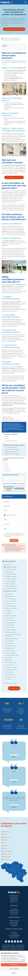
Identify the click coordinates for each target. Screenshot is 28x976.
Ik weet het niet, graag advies (12, 453)
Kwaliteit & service (14, 910)
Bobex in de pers (14, 912)
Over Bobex (14, 909)
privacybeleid (17, 550)
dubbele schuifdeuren (15, 350)
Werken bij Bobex (14, 924)
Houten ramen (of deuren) (11, 451)
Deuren (6, 438)
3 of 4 (6, 464)
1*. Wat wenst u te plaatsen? (10, 434)
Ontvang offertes (14, 688)
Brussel (5, 834)
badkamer (4, 136)
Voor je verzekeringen (14, 935)
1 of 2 (6, 462)
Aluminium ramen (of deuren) (12, 449)
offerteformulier (5, 25)
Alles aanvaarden (14, 964)
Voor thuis (7, 38)
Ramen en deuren (15, 38)
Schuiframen (4, 40)
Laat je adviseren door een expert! (14, 177)
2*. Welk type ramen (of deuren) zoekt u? (13, 445)
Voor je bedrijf (14, 934)
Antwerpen (6, 831)
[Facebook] (6, 941)
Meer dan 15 (8, 470)
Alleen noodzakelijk (14, 969)
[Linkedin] (18, 941)
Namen (5, 848)
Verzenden (14, 540)
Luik (4, 842)
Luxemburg (6, 845)
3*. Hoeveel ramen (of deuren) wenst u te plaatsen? (13, 458)
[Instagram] (21, 941)
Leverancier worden (14, 920)
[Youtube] (12, 941)
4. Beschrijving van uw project (11, 475)
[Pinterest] (15, 941)
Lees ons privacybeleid (19, 961)
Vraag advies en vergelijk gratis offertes (14, 29)
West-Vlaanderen (7, 859)
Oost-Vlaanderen (7, 851)
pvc (23, 253)
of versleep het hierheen (8, 488)
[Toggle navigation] (25, 2)
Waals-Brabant (7, 856)
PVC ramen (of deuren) (10, 447)
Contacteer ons (14, 914)
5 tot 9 (6, 466)
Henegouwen (6, 837)
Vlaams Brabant (7, 854)
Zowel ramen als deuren (11, 441)
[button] (25, 2)
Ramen (7, 436)
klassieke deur (20, 73)
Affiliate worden (14, 922)
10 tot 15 (7, 468)
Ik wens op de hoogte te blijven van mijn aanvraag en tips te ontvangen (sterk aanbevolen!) (15, 535)
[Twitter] (9, 941)
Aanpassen (14, 973)
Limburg (5, 840)
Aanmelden (14, 925)
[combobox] (5, 515)
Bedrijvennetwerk (14, 937)
